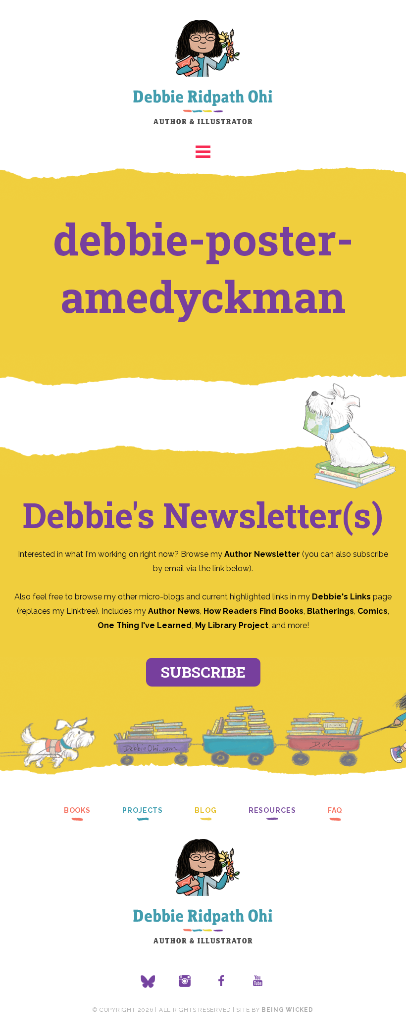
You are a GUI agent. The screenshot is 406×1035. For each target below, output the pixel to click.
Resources (272, 810)
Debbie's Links (341, 596)
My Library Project (231, 625)
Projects (142, 810)
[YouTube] (258, 981)
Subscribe (203, 672)
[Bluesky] (148, 981)
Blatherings (330, 611)
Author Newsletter (263, 554)
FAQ (335, 810)
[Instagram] (184, 981)
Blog (206, 810)
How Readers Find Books (253, 611)
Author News (174, 611)
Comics (372, 611)
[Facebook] (221, 981)
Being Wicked (287, 1009)
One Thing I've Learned (145, 625)
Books (77, 810)
